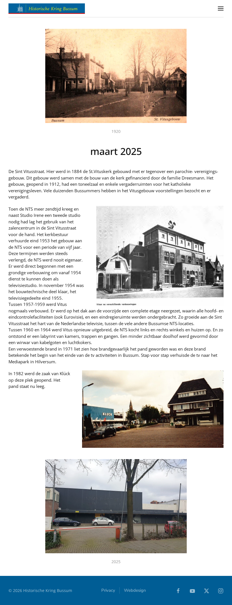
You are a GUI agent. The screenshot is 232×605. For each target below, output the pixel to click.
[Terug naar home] (46, 8)
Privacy (108, 590)
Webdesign (135, 590)
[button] (221, 8)
